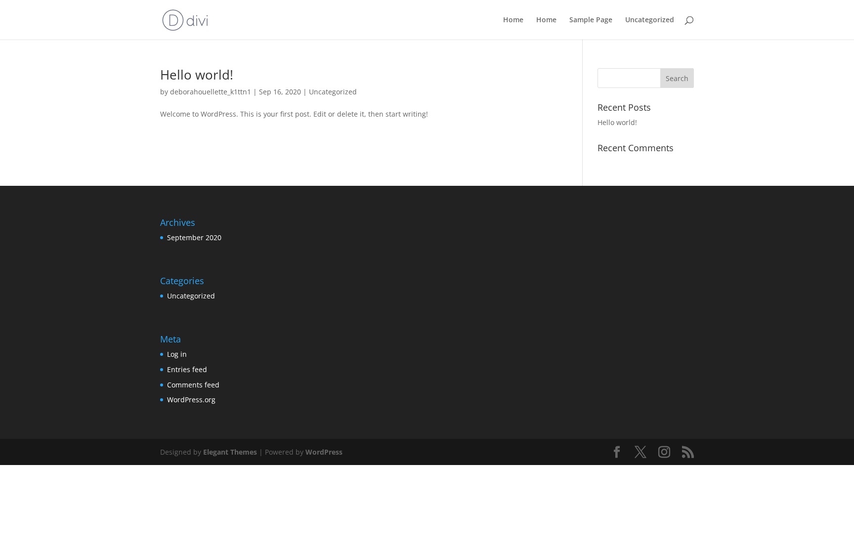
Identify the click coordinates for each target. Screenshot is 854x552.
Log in (177, 354)
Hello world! (196, 75)
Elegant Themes (230, 452)
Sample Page (590, 20)
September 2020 (194, 237)
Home (513, 20)
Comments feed (193, 384)
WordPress (323, 452)
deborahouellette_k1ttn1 (210, 91)
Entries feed (187, 369)
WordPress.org (191, 399)
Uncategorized (649, 20)
